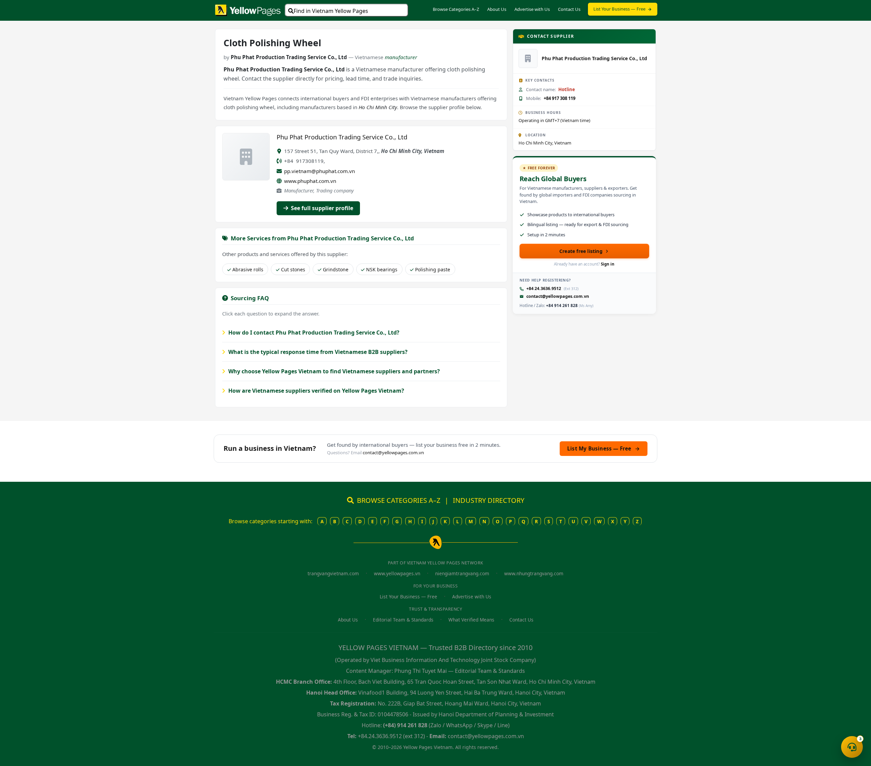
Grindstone (335, 269)
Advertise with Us (532, 9)
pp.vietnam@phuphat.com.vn (319, 171)
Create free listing (581, 251)
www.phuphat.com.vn (310, 180)
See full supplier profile (321, 208)
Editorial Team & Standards (403, 619)
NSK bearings (381, 269)
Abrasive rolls (247, 269)
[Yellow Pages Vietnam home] (248, 9)
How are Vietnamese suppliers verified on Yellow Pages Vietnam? (315, 390)
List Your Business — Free (619, 9)
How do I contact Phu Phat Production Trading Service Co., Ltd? (313, 332)
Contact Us (569, 9)
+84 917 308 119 (559, 98)
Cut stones (293, 269)
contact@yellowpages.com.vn (557, 296)
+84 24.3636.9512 (543, 288)
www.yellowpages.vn (397, 573)
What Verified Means (471, 619)
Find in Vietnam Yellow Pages (331, 11)
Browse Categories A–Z (456, 9)
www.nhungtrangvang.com (533, 573)
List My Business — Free (603, 448)
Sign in (607, 264)
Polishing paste (432, 269)
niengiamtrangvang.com (462, 573)
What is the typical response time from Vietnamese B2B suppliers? (317, 352)
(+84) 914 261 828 (405, 725)
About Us (496, 9)
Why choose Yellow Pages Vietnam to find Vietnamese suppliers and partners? (333, 371)
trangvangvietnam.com (333, 573)
